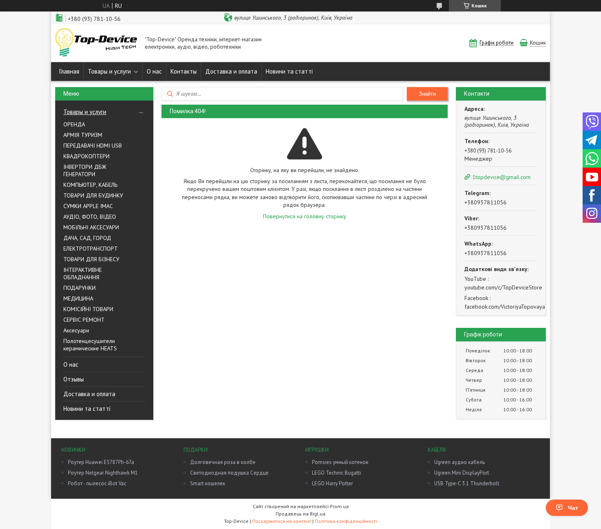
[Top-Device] (96, 43)
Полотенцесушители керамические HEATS (90, 344)
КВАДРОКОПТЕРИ (86, 156)
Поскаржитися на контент (281, 521)
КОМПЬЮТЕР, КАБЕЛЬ (90, 184)
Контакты (183, 71)
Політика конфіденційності (346, 521)
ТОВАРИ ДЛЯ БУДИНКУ (93, 195)
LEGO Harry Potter (332, 483)
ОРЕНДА (74, 124)
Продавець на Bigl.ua (300, 514)
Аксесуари (76, 330)
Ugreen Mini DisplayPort (461, 472)
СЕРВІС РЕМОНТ (84, 319)
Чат (573, 507)
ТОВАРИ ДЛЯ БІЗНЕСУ (91, 259)
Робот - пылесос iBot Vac (97, 483)
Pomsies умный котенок (340, 462)
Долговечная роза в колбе (223, 462)
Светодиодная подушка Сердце (229, 472)
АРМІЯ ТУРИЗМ (82, 135)
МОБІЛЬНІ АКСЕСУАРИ (91, 227)
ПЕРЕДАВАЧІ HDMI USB (92, 145)
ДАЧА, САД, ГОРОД (87, 238)
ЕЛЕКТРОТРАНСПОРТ (90, 248)
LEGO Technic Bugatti (336, 472)
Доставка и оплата (231, 71)
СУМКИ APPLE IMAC (88, 206)
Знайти (427, 94)
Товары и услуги (109, 71)
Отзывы (73, 379)
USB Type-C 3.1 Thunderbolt (466, 483)
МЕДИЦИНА (78, 298)
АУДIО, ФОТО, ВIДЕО (89, 216)
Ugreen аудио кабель (459, 462)
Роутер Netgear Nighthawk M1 (103, 472)
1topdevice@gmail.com (501, 177)
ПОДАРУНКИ (79, 287)
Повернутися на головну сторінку (304, 216)
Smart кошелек (207, 483)
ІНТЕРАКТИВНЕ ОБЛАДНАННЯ (82, 273)
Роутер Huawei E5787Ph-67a (101, 462)
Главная (69, 71)
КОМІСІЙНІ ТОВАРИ (88, 309)
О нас (154, 71)
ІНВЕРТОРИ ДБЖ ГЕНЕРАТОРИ (84, 170)
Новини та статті (289, 71)
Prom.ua (339, 506)
